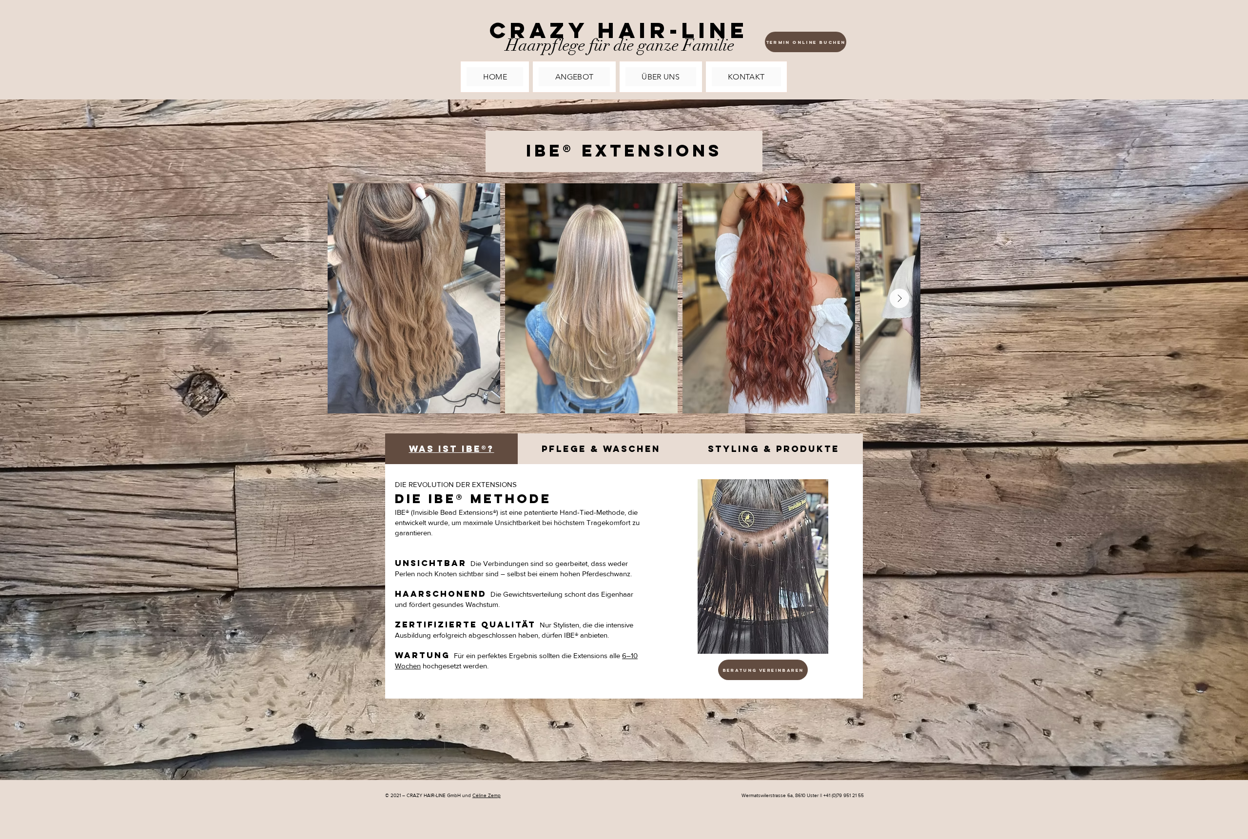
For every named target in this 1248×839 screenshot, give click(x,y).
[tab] (451, 448)
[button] (574, 76)
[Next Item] (899, 298)
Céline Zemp (486, 795)
